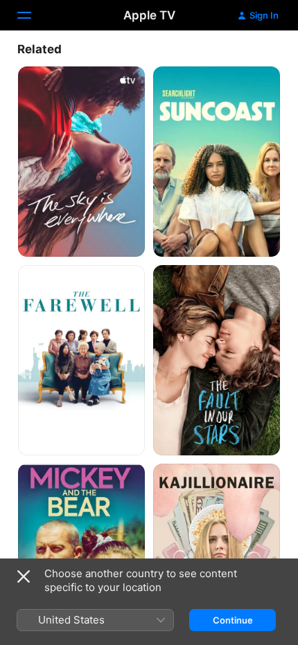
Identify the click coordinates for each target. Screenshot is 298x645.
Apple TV (149, 15)
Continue (233, 620)
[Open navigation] (32, 15)
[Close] (23, 576)
